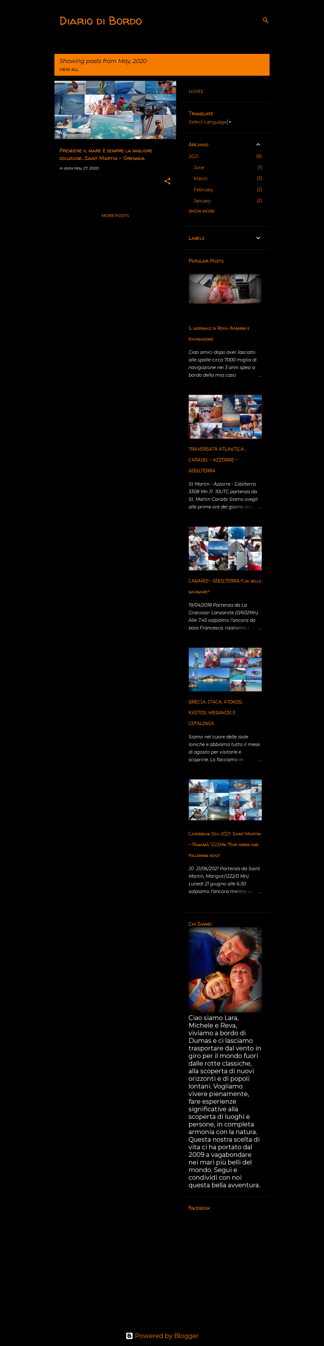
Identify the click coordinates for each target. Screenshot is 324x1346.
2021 (194, 156)
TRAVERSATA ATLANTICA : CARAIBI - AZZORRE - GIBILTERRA (217, 460)
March (201, 179)
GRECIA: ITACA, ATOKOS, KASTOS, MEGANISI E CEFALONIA (216, 712)
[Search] (266, 20)
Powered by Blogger (166, 1336)
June (199, 167)
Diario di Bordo (100, 20)
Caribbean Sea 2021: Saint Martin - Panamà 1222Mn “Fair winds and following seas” (225, 844)
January (202, 201)
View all (68, 69)
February (203, 190)
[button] (167, 181)
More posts (115, 215)
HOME (196, 91)
